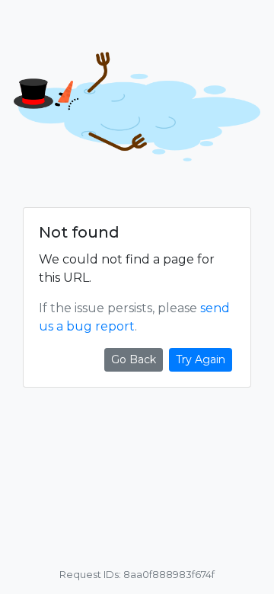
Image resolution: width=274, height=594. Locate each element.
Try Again (200, 359)
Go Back (133, 359)
